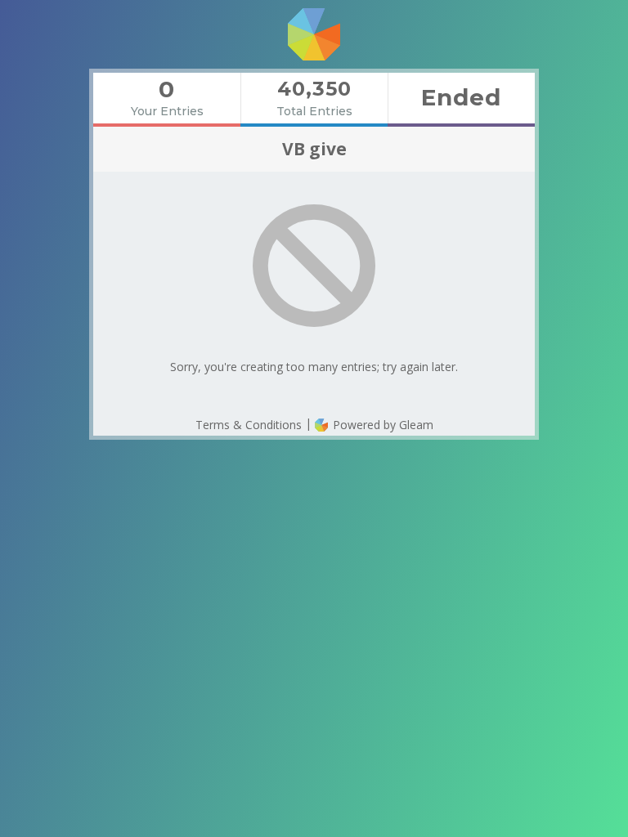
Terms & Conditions (248, 424)
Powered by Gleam (381, 424)
